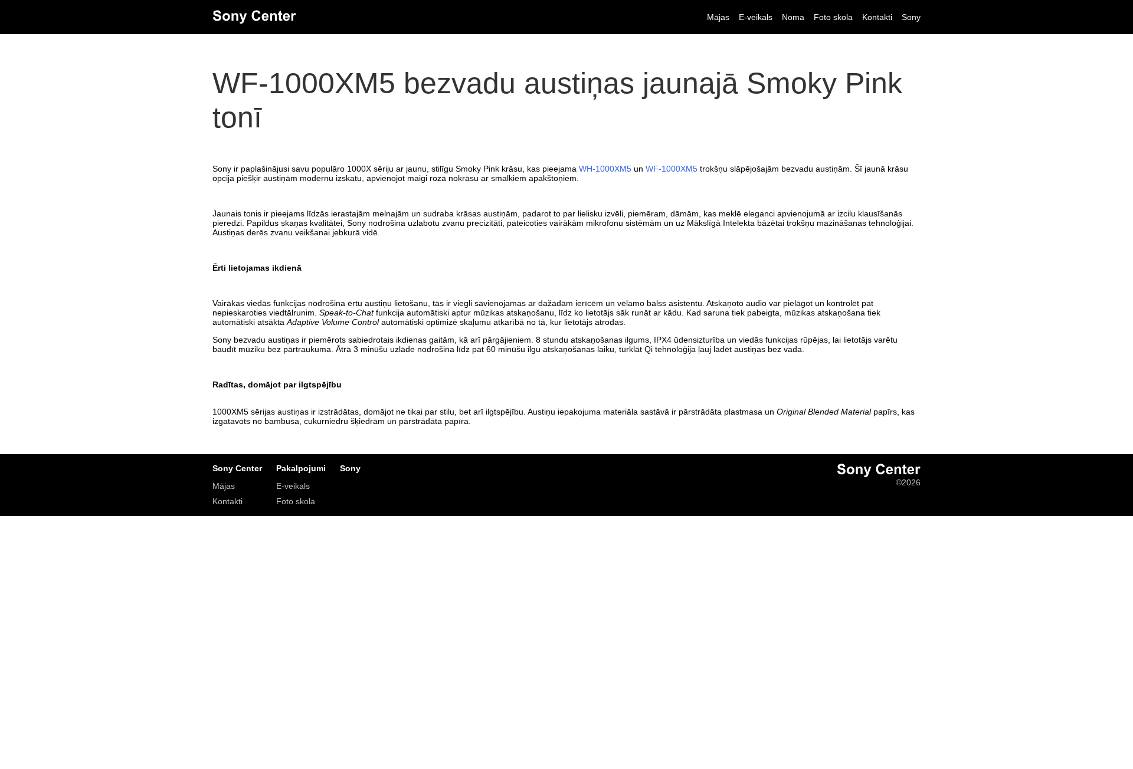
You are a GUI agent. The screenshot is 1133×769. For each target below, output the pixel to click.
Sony (911, 17)
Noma (793, 17)
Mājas (718, 17)
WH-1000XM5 (605, 168)
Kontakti (877, 17)
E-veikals (755, 17)
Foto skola (833, 17)
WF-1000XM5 (672, 168)
